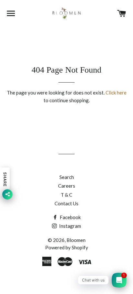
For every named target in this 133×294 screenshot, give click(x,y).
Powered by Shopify (66, 247)
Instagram (69, 226)
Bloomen (76, 240)
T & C (66, 195)
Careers (66, 186)
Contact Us (66, 203)
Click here (116, 92)
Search (66, 177)
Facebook (70, 217)
